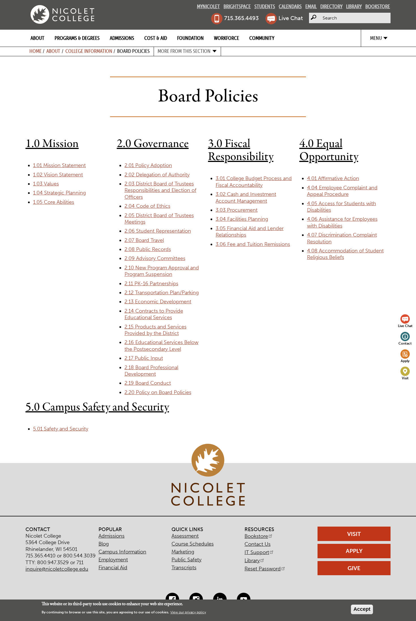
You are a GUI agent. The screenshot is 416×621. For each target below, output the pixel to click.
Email (311, 6)
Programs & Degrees (77, 38)
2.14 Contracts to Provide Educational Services (154, 314)
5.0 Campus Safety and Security (97, 407)
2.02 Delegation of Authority (157, 175)
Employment (113, 560)
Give (354, 568)
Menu (376, 38)
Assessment (185, 536)
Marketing (182, 552)
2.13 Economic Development (158, 301)
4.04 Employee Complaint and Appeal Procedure (342, 191)
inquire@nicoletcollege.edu (56, 569)
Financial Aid (112, 567)
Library (354, 6)
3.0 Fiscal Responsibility (240, 150)
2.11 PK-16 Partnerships (151, 283)
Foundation (190, 38)
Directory (331, 6)
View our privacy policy (188, 612)
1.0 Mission (52, 143)
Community (261, 38)
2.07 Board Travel (144, 240)
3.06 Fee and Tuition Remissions (253, 244)
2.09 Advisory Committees (155, 258)
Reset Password (263, 569)
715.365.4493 (241, 18)
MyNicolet (208, 6)
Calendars (290, 6)
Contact (405, 343)
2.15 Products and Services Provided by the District (155, 330)
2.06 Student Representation (158, 231)
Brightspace (237, 6)
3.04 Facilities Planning (242, 219)
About (37, 38)
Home (35, 51)
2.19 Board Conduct (148, 383)
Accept (361, 609)
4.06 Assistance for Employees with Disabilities (342, 222)
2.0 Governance (153, 143)
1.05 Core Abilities (53, 202)
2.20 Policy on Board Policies (158, 392)
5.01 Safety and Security (60, 429)
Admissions (122, 38)
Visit (405, 378)
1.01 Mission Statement (59, 165)
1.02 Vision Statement (58, 175)
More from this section (184, 51)
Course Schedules (192, 544)
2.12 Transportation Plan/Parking (162, 292)
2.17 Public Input (144, 358)
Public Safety (186, 560)
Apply (405, 361)
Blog (103, 544)
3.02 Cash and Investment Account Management (246, 197)
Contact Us (258, 544)
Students (264, 6)
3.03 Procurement (237, 210)
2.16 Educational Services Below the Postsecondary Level (161, 345)
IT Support (257, 552)
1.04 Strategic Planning (59, 193)
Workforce (226, 38)
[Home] (62, 14)
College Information (88, 51)
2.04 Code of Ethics (147, 206)
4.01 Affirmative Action (333, 178)
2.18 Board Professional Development (151, 370)
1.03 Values (46, 184)
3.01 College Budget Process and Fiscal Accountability (254, 181)
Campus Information (122, 552)
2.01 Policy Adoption (148, 165)
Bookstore (377, 6)
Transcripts (183, 567)
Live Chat (290, 18)
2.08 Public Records (148, 249)
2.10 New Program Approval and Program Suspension (162, 271)
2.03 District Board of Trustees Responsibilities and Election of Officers (160, 190)
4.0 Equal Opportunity (328, 150)
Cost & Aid (155, 38)
